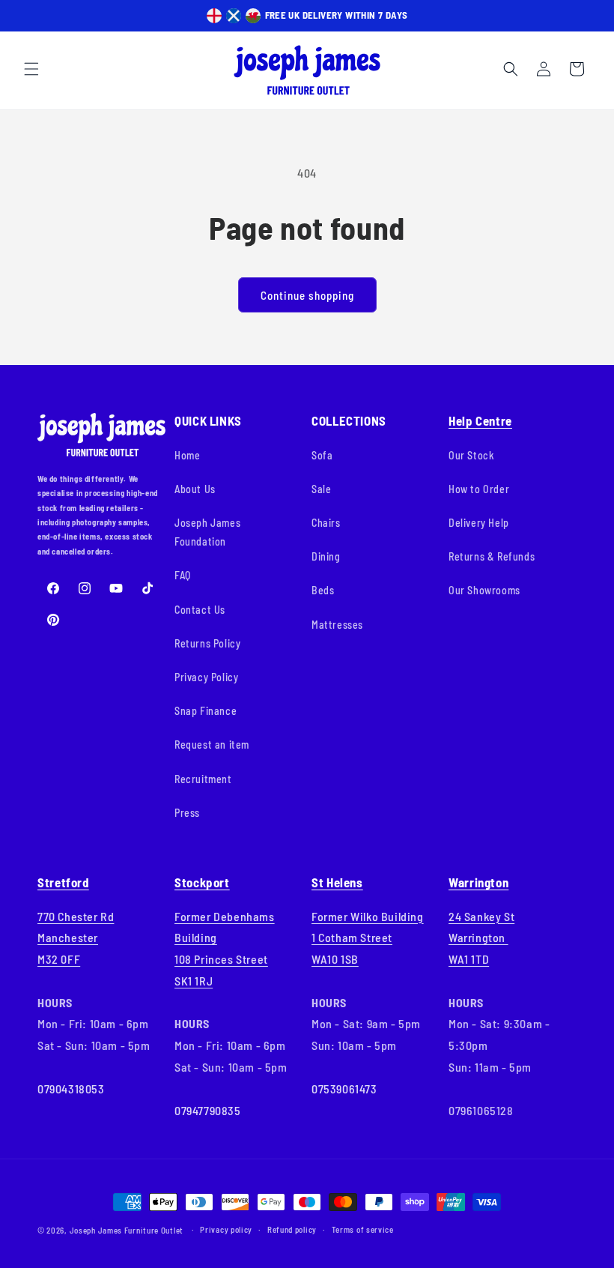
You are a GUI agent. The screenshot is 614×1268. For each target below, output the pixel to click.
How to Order (479, 489)
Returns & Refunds (492, 556)
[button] (31, 68)
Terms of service (363, 1229)
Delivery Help (479, 522)
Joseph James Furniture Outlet (126, 1230)
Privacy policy (226, 1229)
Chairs (326, 522)
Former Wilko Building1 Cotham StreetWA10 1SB (367, 938)
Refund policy (292, 1229)
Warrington (478, 882)
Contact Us (199, 609)
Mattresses (337, 624)
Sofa (321, 455)
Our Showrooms (484, 590)
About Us (195, 489)
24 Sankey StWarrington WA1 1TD (481, 938)
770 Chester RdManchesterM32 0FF (75, 938)
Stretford (63, 882)
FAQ (182, 575)
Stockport (202, 882)
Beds (322, 590)
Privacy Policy (206, 677)
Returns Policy (207, 643)
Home (187, 455)
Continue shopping (307, 295)
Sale (321, 489)
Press (187, 812)
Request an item (211, 744)
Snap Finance (205, 710)
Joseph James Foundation (207, 532)
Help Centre (480, 420)
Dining (326, 556)
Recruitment (203, 779)
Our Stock (471, 455)
